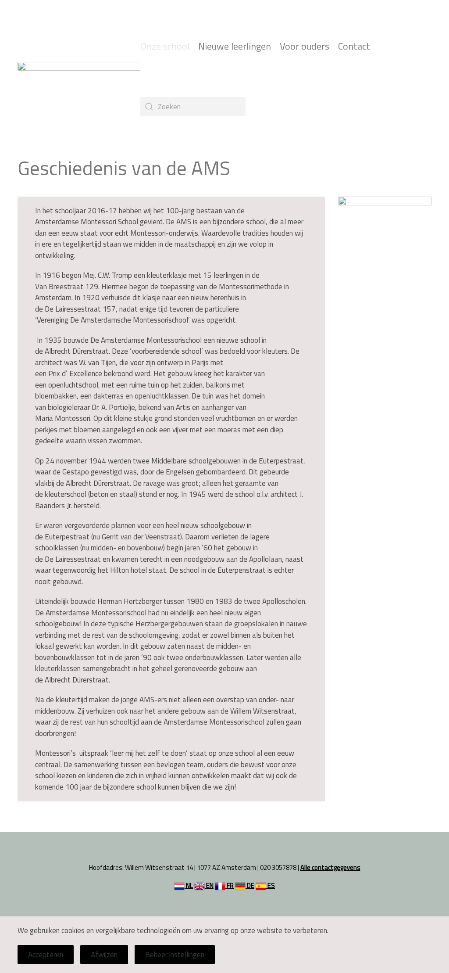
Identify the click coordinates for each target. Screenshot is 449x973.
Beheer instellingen (174, 954)
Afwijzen (104, 954)
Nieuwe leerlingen (234, 46)
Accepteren (45, 954)
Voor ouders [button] (304, 46)
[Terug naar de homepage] (79, 76)
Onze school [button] (164, 46)
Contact (354, 46)
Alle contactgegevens (330, 867)
